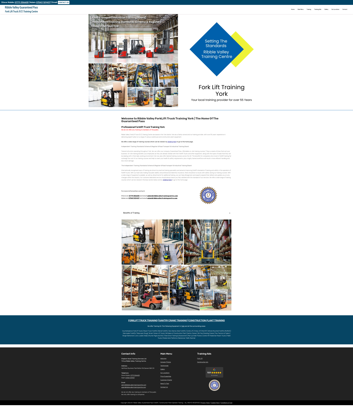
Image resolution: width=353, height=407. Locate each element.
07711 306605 (21, 2)
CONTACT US (64, 2)
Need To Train (164, 383)
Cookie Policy (215, 403)
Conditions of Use (226, 403)
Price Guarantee (165, 376)
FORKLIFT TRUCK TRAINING (142, 320)
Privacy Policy (205, 403)
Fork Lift (200, 358)
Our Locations (164, 373)
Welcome (163, 358)
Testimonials (164, 366)
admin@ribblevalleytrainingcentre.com (162, 196)
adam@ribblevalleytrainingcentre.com (162, 198)
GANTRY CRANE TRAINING (173, 320)
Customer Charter (166, 380)
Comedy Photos (165, 362)
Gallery (162, 369)
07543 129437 (43, 2)
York (182, 326)
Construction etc (202, 362)
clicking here (171, 142)
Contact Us (164, 387)
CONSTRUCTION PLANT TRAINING (207, 320)
